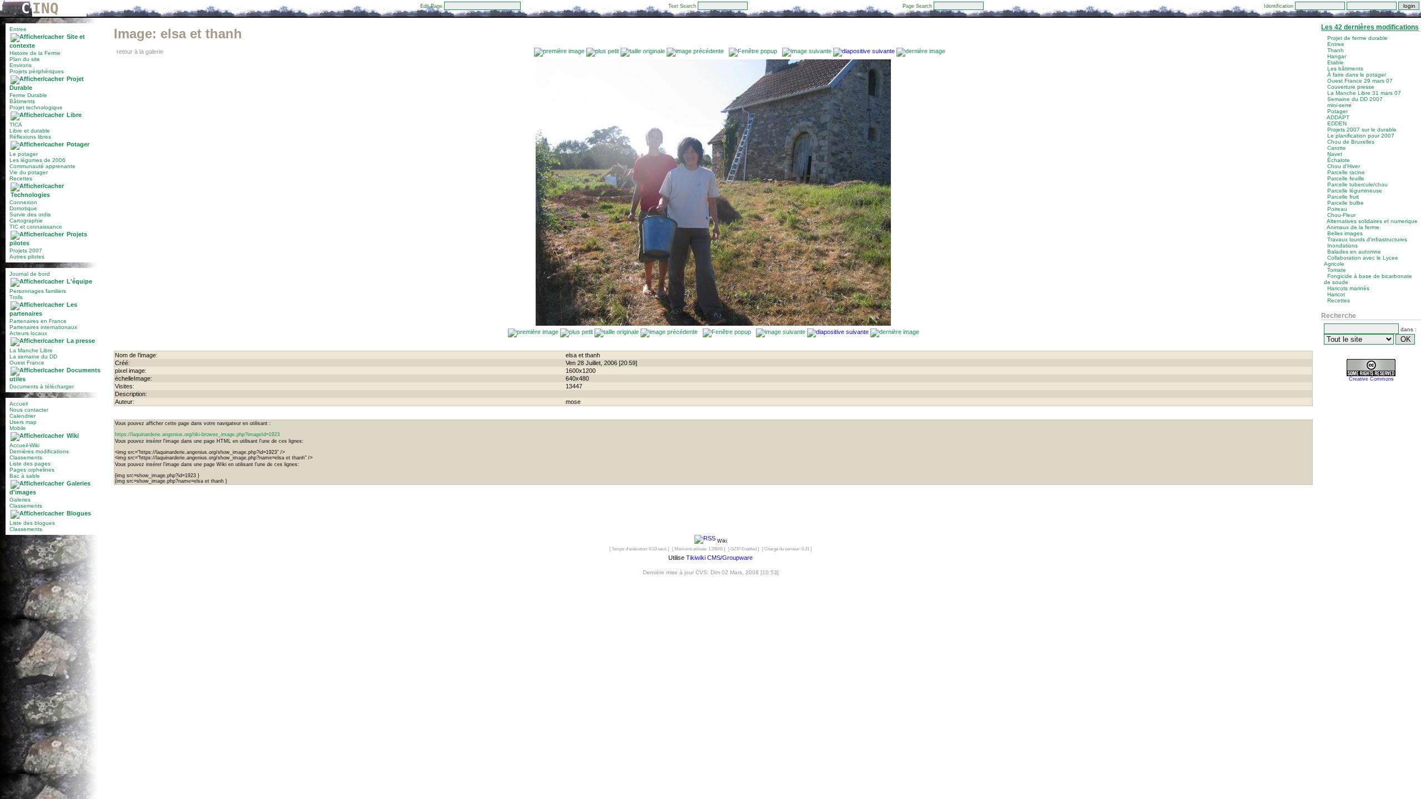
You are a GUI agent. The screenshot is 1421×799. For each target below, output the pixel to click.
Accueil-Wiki (24, 445)
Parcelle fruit (1343, 197)
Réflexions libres (30, 137)
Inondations (1342, 245)
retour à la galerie (140, 51)
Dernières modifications (39, 451)
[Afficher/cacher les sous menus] (37, 36)
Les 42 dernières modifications (1370, 27)
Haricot (1336, 294)
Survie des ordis (30, 214)
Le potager (23, 154)
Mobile (17, 428)
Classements (25, 457)
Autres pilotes (26, 257)
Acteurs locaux (28, 333)
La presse (81, 340)
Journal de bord (29, 274)
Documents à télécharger (41, 386)
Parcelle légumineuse (1354, 191)
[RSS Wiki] (704, 540)
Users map (23, 422)
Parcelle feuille (1345, 178)
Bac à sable (24, 476)
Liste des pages (30, 464)
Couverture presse (1350, 87)
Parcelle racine (1346, 172)
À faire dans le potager (1356, 75)
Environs (20, 65)
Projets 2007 (25, 250)
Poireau (1337, 209)
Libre (74, 115)
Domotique (23, 208)
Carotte (1336, 148)
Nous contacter (28, 410)
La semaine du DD (33, 356)
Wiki (73, 435)
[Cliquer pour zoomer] (713, 323)
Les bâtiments (1345, 68)
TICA (15, 125)
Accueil (18, 404)
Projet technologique (36, 107)
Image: (178, 33)
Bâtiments (22, 101)
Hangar (1336, 56)
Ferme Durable (28, 95)
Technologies (30, 194)
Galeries (20, 500)
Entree (18, 29)
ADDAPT (1338, 117)
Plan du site (24, 59)
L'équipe (79, 281)
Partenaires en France (38, 321)
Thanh (1335, 50)
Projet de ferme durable (1357, 38)
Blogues (79, 513)
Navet (1334, 154)
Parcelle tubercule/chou (1357, 184)
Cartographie (26, 221)
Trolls (16, 297)
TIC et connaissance (35, 227)
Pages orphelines (31, 470)
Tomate (1336, 270)
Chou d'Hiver (1343, 166)
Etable (1335, 62)
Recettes (20, 178)
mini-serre (1339, 105)
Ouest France (26, 363)
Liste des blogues (32, 523)
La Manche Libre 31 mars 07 (1364, 93)
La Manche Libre (31, 350)
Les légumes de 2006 (37, 160)
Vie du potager (28, 172)
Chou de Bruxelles (1350, 142)
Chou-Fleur (1341, 215)
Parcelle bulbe (1345, 203)
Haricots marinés (1348, 288)
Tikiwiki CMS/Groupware (719, 557)
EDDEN (1337, 123)
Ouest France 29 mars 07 (1360, 81)
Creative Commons (1371, 379)
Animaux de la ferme (1353, 227)
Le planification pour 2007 (1360, 136)
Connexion (23, 202)
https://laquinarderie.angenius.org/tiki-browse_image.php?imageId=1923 (197, 434)
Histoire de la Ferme (35, 53)
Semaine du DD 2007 (1355, 99)
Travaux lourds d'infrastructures (1367, 239)
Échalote (1338, 160)
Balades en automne (1354, 252)
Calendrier (22, 416)
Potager (78, 144)
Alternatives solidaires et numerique (1372, 221)
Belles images (1345, 233)
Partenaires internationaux (43, 327)
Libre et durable (29, 131)
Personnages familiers (37, 291)
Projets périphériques (36, 71)
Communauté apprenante (42, 166)
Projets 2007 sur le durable (1362, 130)
